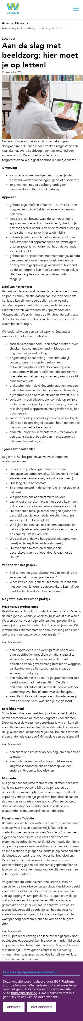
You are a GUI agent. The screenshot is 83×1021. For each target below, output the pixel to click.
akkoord (14, 1007)
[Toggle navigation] (76, 10)
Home (5, 23)
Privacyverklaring (24, 993)
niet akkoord (41, 1007)
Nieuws (19, 23)
